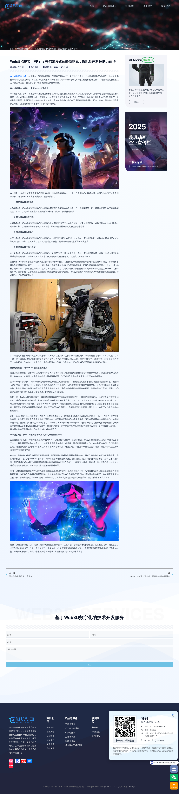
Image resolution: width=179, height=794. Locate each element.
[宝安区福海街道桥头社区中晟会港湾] (130, 166)
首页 (92, 6)
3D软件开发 (70, 740)
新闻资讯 (129, 6)
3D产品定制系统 (72, 728)
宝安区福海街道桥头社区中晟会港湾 (144, 166)
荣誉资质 (50, 744)
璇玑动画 (50, 719)
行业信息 (96, 731)
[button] (173, 716)
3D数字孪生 (70, 736)
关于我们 (147, 6)
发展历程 (50, 731)
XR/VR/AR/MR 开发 (73, 745)
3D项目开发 (70, 724)
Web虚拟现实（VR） (19, 76)
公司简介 (50, 727)
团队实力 (50, 739)
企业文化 (50, 735)
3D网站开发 (70, 732)
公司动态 (96, 735)
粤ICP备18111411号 (111, 786)
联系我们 (165, 6)
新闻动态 (95, 719)
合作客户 (50, 748)
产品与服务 (108, 6)
